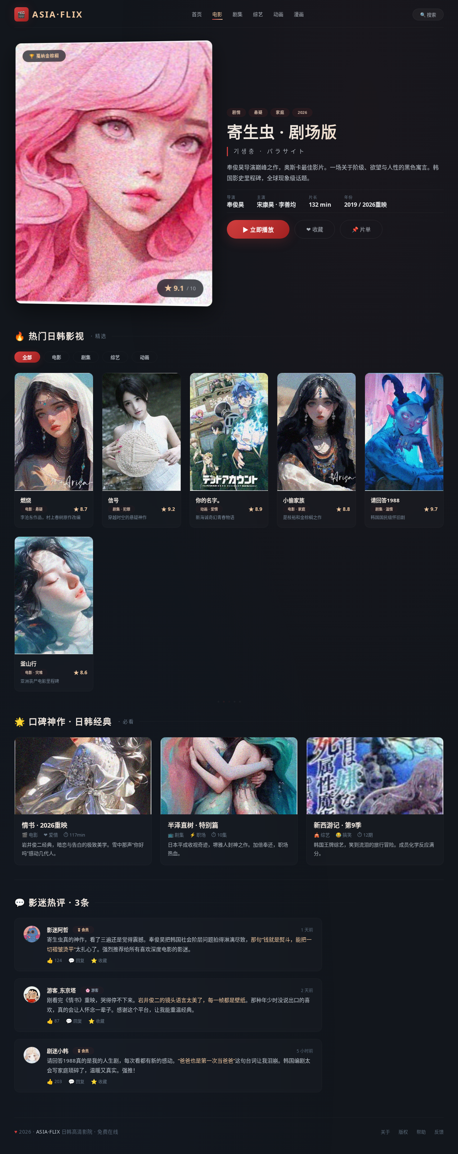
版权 (403, 1132)
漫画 (299, 14)
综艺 (258, 14)
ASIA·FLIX (50, 14)
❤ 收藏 (314, 229)
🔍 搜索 (428, 14)
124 (54, 960)
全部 (27, 357)
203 (54, 1081)
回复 (76, 960)
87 (53, 1020)
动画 (278, 14)
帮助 (421, 1132)
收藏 (99, 960)
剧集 (238, 14)
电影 (217, 14)
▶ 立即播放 (258, 230)
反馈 (439, 1132)
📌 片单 (361, 229)
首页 (197, 14)
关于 (385, 1132)
